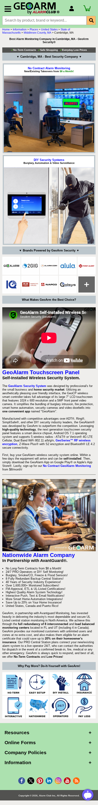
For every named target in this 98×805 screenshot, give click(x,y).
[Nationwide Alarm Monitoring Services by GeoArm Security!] (37, 707)
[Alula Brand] (68, 266)
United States (49, 29)
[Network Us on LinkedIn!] (49, 780)
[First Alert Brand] (86, 266)
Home (6, 29)
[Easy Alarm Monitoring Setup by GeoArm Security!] (37, 683)
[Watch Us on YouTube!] (67, 780)
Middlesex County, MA (37, 32)
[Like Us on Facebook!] (21, 780)
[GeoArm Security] (39, 8)
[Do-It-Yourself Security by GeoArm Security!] (60, 683)
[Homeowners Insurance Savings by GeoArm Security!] (84, 683)
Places (34, 29)
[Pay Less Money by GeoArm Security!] (84, 707)
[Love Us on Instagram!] (58, 780)
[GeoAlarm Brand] (11, 266)
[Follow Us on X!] (30, 780)
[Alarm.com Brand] (49, 266)
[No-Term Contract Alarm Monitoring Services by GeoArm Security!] (13, 683)
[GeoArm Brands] (86, 284)
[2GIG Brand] (30, 266)
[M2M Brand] (30, 284)
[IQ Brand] (11, 284)
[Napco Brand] (49, 284)
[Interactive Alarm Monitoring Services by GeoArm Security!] (13, 707)
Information (20, 29)
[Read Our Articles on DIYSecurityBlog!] (76, 780)
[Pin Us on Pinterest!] (39, 780)
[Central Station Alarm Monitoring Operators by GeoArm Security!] (60, 707)
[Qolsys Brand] (68, 284)
